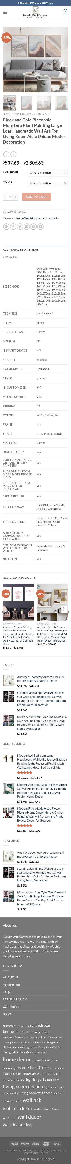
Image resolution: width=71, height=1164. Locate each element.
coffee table (38, 1042)
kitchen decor (31, 1073)
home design (9, 1068)
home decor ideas (46, 1060)
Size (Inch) (10, 172)
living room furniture (53, 1087)
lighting (20, 1079)
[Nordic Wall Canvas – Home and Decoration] (35, 12)
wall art (32, 1100)
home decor (17, 1059)
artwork (20, 1026)
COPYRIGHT (12, 1006)
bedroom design (40, 1032)
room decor (8, 1101)
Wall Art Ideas (9, 1118)
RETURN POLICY (15, 999)
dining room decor (49, 1047)
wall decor (29, 1116)
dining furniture (11, 1047)
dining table (10, 1052)
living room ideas (11, 1093)
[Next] (62, 59)
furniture (26, 1052)
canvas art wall (55, 1037)
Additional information (20, 249)
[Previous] (8, 59)
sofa (18, 1101)
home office (56, 1068)
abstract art (9, 1025)
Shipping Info (11, 984)
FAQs (6, 992)
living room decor (21, 1086)
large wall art (54, 1074)
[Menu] (5, 12)
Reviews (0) (10, 257)
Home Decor (22, 114)
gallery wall (40, 1052)
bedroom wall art (36, 1037)
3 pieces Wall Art (24, 218)
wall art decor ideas (46, 1109)
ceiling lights (24, 1042)
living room (51, 1080)
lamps (43, 1073)
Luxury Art (42, 114)
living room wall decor (36, 1093)
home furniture (33, 1067)
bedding (30, 1025)
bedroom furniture (14, 1037)
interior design (12, 1073)
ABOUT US (10, 977)
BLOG (7, 1014)
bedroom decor (16, 1031)
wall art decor (18, 1108)
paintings (57, 1093)
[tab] (35, 249)
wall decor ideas (18, 1124)
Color (7, 182)
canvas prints (9, 1042)
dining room (28, 1047)
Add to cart (36, 196)
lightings (34, 1079)
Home (6, 114)
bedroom (43, 1025)
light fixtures (9, 1080)
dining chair (52, 1042)
